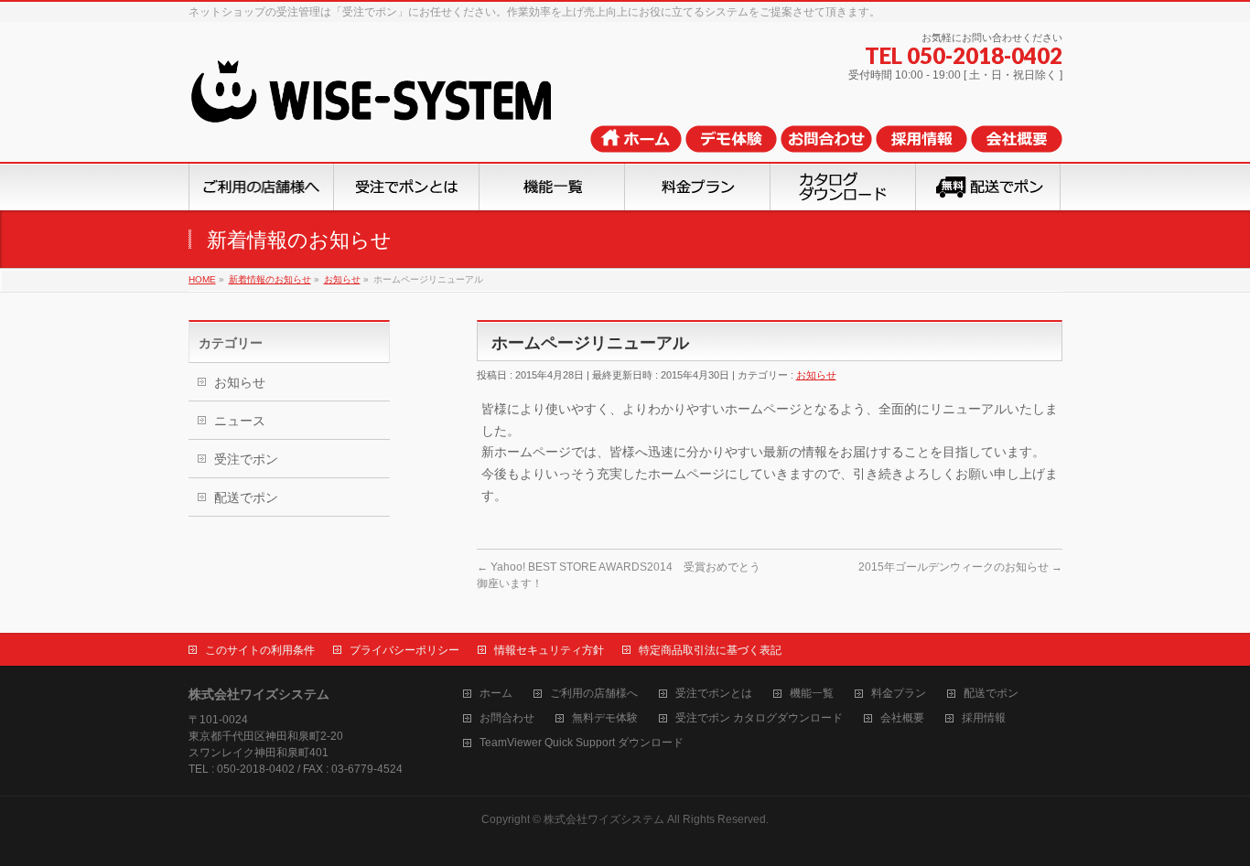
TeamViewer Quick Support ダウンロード (582, 743)
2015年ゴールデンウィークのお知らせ (960, 567)
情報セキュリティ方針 (549, 650)
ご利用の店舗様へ (594, 694)
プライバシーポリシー (404, 650)
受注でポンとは (713, 694)
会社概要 (902, 718)
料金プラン (898, 694)
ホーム (496, 694)
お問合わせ (507, 718)
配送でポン (246, 497)
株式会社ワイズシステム (604, 819)
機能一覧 (812, 694)
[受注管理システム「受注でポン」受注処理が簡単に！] (397, 104)
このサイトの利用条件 (260, 650)
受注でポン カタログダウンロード (759, 718)
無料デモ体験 (605, 718)
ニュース (239, 420)
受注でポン (246, 459)
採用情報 (984, 718)
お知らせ (816, 374)
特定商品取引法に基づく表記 (710, 650)
